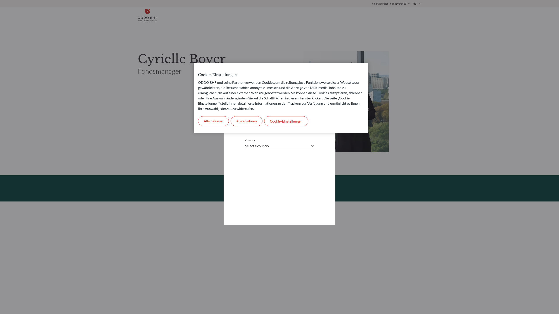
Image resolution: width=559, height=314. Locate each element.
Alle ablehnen (246, 121)
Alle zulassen (213, 121)
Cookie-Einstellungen (286, 121)
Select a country (257, 146)
